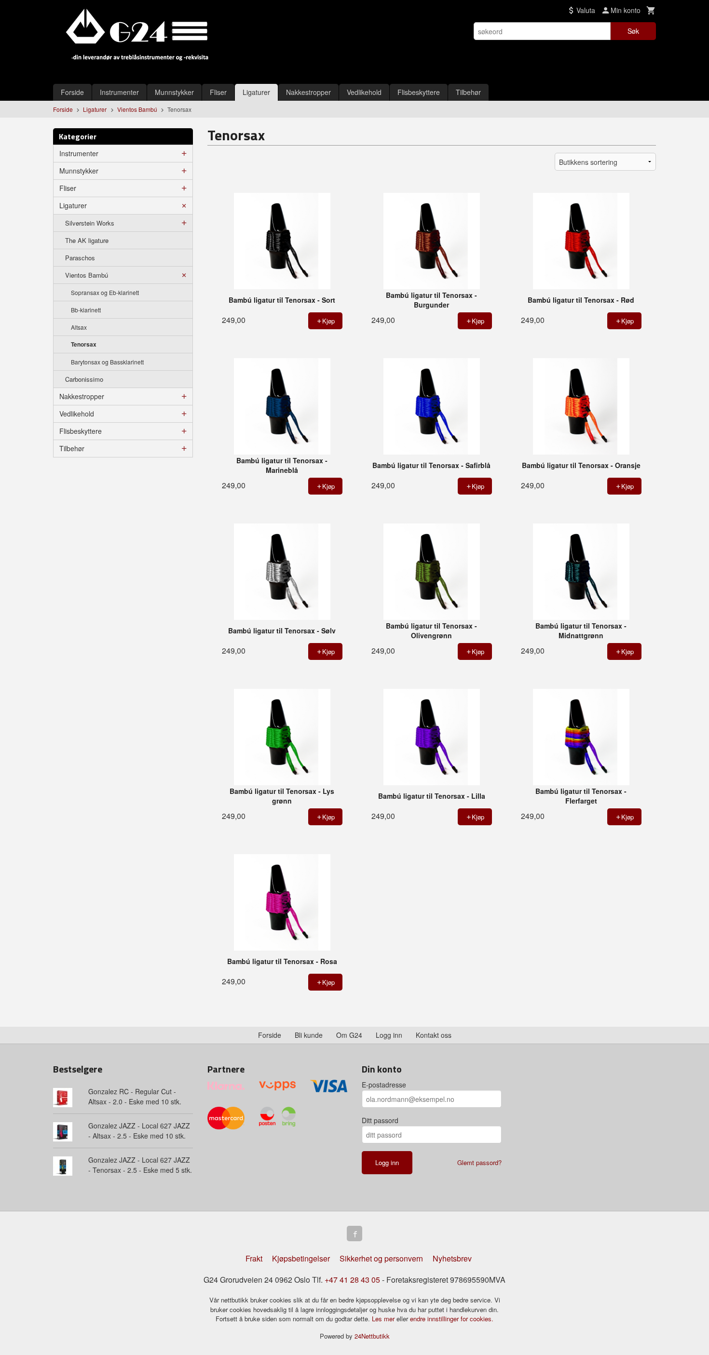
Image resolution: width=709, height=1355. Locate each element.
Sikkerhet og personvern (381, 1258)
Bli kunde (309, 1035)
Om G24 (349, 1035)
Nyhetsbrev (452, 1258)
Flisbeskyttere (418, 92)
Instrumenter (119, 92)
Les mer (384, 1318)
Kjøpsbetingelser (301, 1258)
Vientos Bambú (86, 275)
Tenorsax (83, 344)
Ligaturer (256, 92)
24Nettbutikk (372, 1336)
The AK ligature (87, 240)
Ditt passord (380, 1120)
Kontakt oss (433, 1035)
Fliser (218, 92)
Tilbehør (468, 92)
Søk (633, 31)
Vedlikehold (364, 92)
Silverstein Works (89, 223)
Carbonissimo (84, 379)
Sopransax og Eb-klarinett (105, 292)
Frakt (253, 1258)
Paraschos (80, 257)
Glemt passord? (479, 1162)
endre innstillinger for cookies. (451, 1318)
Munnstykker (174, 92)
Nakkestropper (308, 92)
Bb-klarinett (86, 310)
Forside (72, 92)
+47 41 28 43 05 (352, 1279)
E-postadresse (384, 1084)
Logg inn (389, 1035)
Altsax (79, 327)
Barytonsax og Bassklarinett (107, 362)
